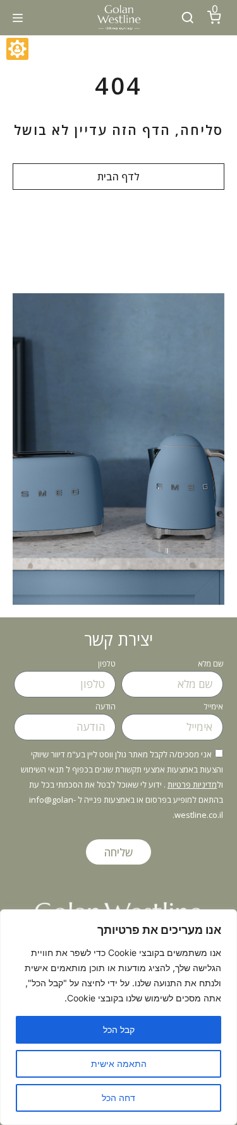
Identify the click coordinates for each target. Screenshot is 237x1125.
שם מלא (210, 664)
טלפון (107, 664)
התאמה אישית (119, 1063)
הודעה (105, 707)
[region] (118, 1017)
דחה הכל (118, 1097)
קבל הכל (119, 1029)
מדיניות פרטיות (192, 784)
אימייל (213, 707)
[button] (17, 17)
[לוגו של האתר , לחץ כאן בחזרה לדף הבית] (118, 17)
